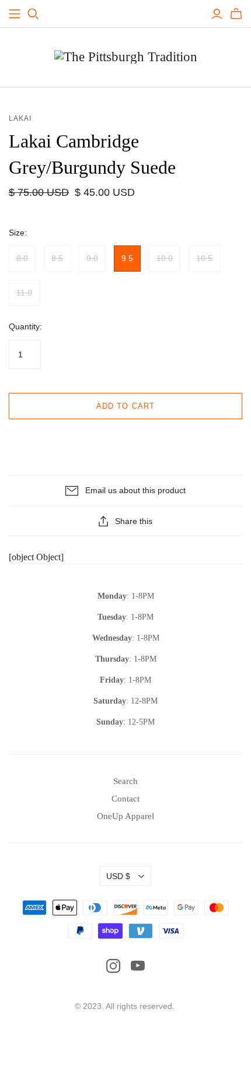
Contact (125, 798)
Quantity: (25, 326)
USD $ (118, 876)
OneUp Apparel (125, 816)
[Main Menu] (14, 14)
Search (125, 781)
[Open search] (33, 14)
